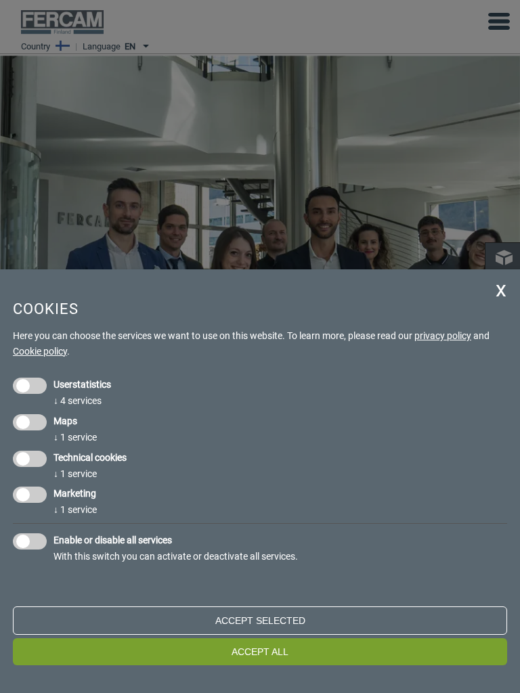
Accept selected (260, 620)
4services (77, 400)
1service (75, 437)
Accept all (260, 651)
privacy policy (442, 335)
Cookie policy (40, 351)
